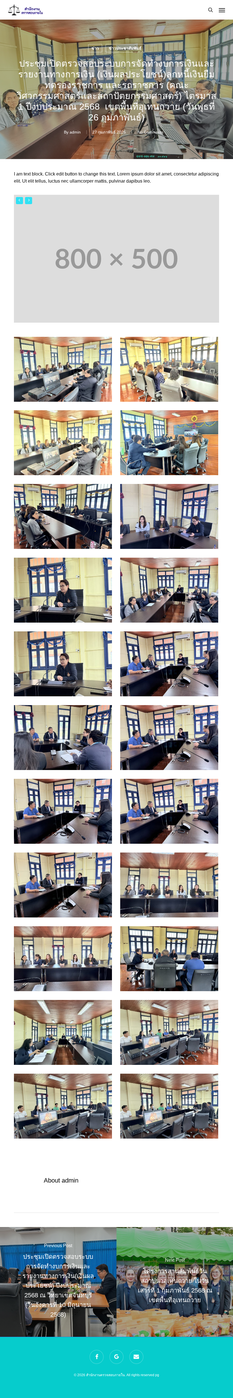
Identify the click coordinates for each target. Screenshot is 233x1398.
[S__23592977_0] (64, 886)
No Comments (150, 132)
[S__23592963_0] (171, 1107)
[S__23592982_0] (171, 591)
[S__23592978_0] (171, 886)
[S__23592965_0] (64, 1107)
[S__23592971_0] (171, 665)
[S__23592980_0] (64, 665)
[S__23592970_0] (171, 960)
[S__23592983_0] (64, 591)
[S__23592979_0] (64, 960)
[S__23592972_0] (171, 739)
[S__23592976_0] (171, 812)
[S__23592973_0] (64, 739)
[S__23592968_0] (64, 1034)
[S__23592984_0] (171, 518)
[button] (222, 10)
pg (157, 1375)
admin (75, 132)
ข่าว (95, 48)
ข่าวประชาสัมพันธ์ (125, 48)
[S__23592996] (64, 370)
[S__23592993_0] (64, 444)
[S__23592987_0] (64, 518)
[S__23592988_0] (171, 444)
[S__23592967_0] (171, 1034)
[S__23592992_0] (171, 370)
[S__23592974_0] (64, 812)
